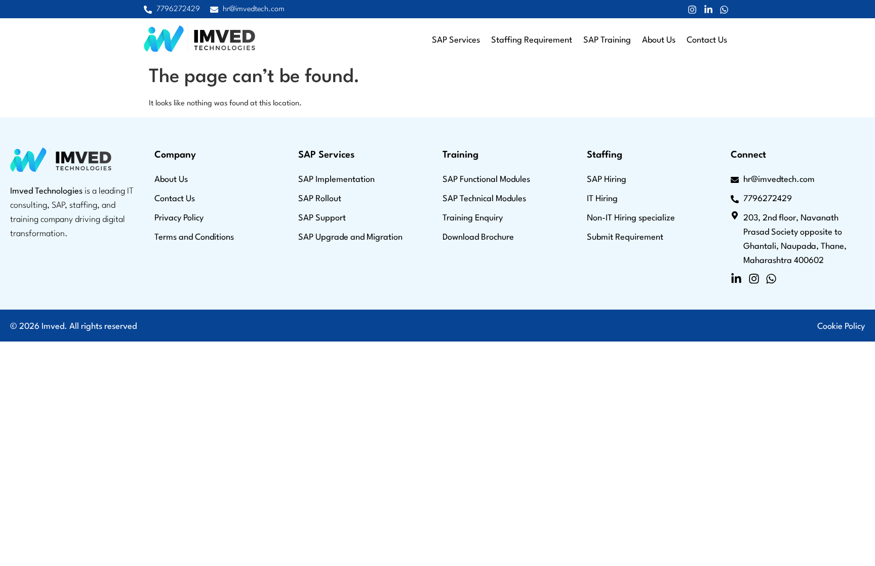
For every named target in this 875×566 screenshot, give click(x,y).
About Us (658, 40)
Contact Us (707, 40)
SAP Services (456, 40)
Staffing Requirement (531, 40)
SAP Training (607, 40)
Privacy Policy (179, 218)
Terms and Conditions (194, 237)
